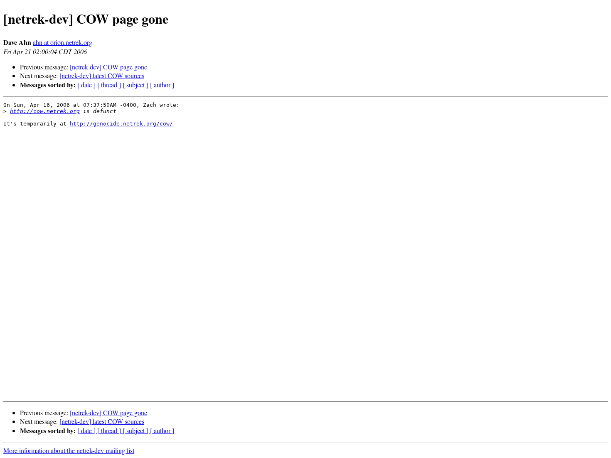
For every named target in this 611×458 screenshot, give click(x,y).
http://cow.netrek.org (45, 111)
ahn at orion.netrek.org (62, 42)
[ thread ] (110, 84)
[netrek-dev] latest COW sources (101, 75)
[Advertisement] (543, 122)
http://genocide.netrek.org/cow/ (121, 124)
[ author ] (162, 84)
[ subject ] (136, 84)
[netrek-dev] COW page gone (108, 66)
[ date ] (87, 84)
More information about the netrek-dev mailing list (68, 450)
